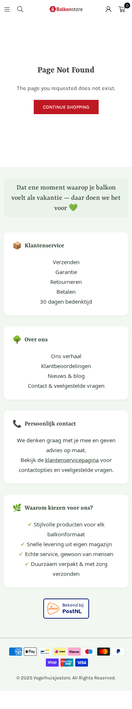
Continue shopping (66, 107)
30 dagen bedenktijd (66, 301)
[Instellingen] (108, 9)
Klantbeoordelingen (66, 365)
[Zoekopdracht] (20, 9)
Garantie (66, 271)
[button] (121, 9)
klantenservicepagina (72, 460)
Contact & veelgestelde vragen (66, 385)
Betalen (66, 291)
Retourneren (66, 281)
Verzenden (66, 262)
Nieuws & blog (66, 375)
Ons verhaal (66, 356)
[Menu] (7, 9)
